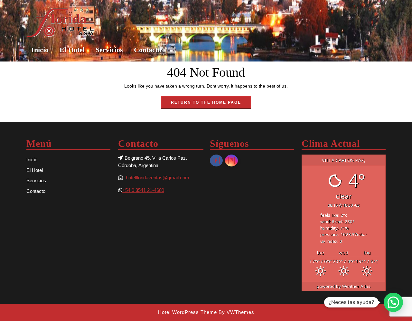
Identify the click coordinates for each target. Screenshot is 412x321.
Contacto (147, 50)
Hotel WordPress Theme (187, 312)
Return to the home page (211, 104)
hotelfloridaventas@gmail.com (157, 177)
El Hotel (72, 50)
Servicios (109, 50)
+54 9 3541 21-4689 (143, 190)
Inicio (40, 50)
